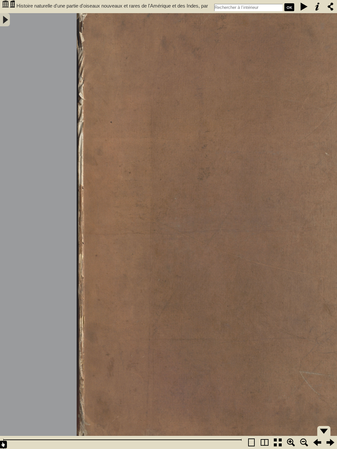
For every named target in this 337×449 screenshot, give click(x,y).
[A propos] (317, 6)
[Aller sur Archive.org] (8, 6)
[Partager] (330, 6)
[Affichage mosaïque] (277, 442)
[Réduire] (304, 442)
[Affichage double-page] (264, 442)
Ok (289, 8)
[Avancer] (330, 442)
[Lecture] (304, 6)
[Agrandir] (291, 442)
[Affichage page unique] (251, 442)
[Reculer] (317, 442)
